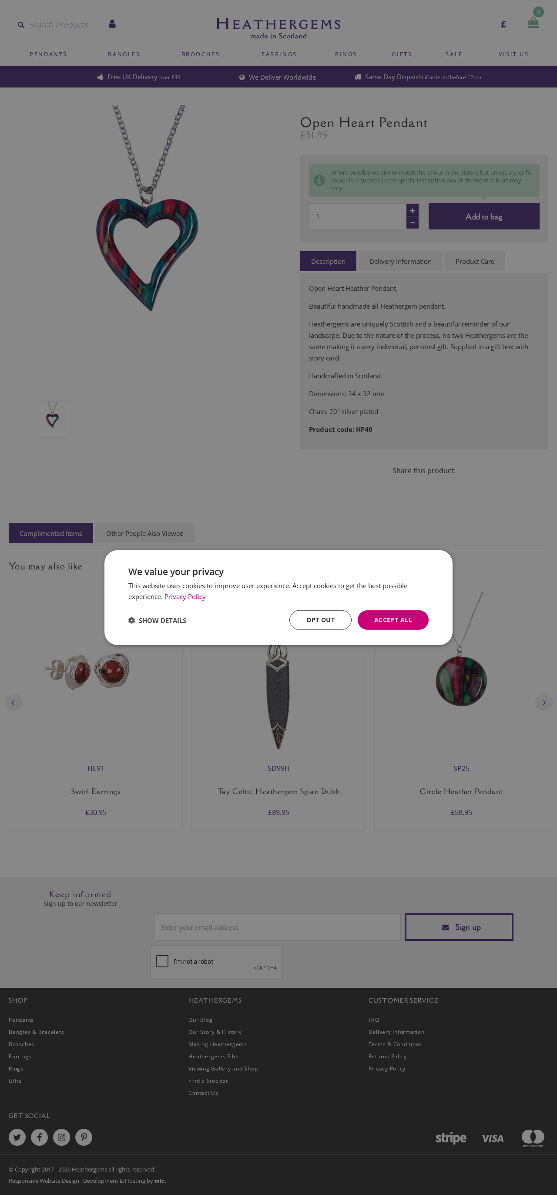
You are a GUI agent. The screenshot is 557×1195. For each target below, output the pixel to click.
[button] (157, 620)
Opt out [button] (320, 620)
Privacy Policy (185, 596)
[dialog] (278, 597)
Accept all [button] (393, 620)
